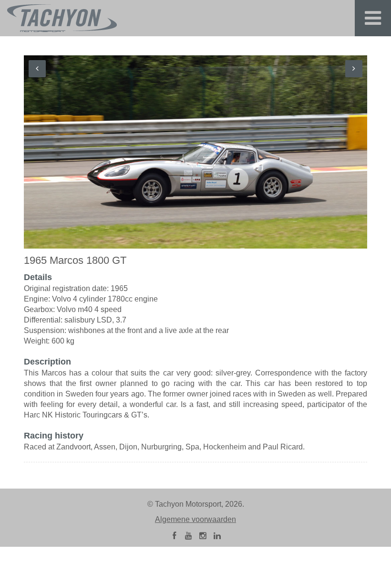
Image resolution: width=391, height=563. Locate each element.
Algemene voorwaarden (195, 519)
